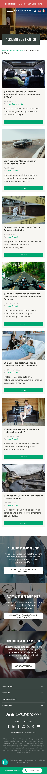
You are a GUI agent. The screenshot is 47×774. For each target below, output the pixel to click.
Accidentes (6, 693)
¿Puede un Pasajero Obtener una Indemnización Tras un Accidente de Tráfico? (22, 94)
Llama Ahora (34, 770)
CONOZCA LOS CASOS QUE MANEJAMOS (23, 616)
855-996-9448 (35, 11)
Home (5, 50)
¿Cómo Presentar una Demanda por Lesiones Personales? (21, 430)
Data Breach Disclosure (30, 4)
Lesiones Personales (9, 699)
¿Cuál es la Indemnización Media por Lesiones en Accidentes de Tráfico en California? (22, 296)
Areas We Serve (7, 706)
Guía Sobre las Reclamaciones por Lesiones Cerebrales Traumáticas (20, 364)
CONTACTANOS (23, 666)
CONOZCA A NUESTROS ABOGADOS (23, 570)
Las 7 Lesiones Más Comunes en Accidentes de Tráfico (20, 162)
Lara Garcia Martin (15, 104)
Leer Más (24, 122)
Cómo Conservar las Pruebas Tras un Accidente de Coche (22, 228)
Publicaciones (17, 50)
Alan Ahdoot (13, 170)
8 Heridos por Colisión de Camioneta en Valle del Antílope (23, 497)
